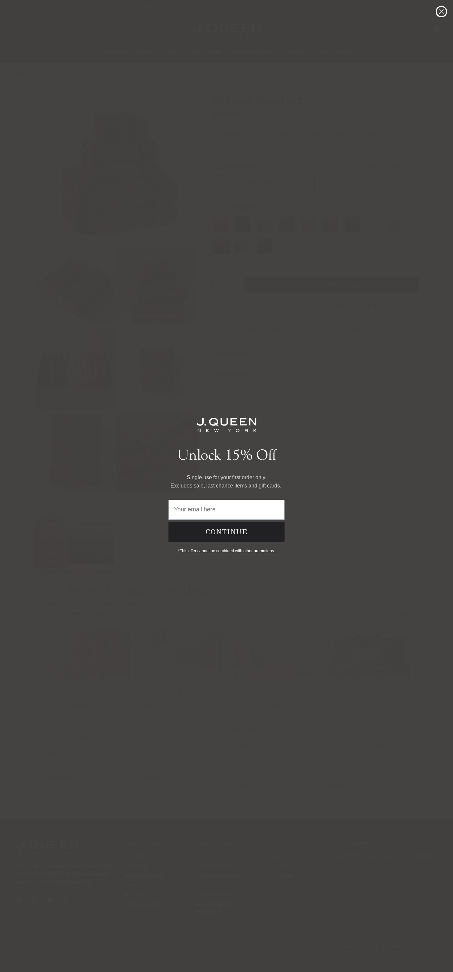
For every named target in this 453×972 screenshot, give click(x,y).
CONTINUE (227, 532)
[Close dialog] (441, 12)
